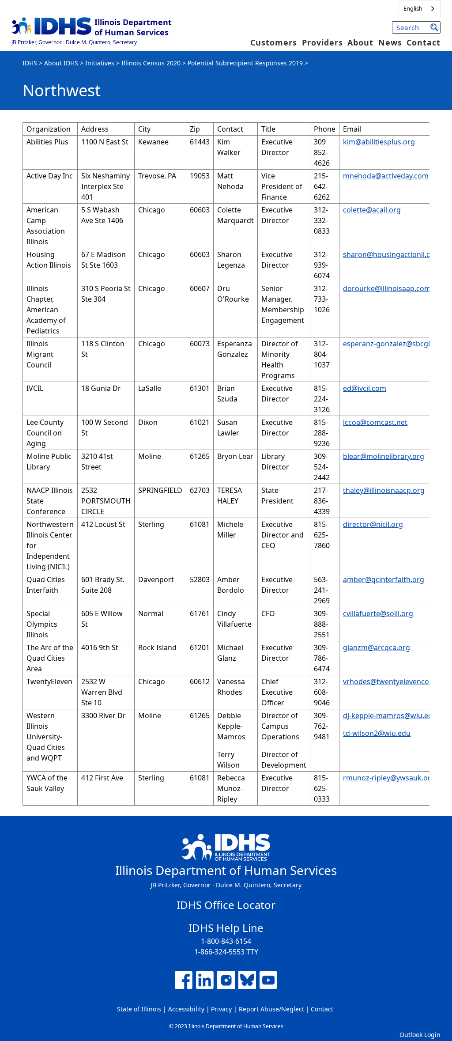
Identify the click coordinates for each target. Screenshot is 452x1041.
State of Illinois (139, 1009)
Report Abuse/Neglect (271, 1009)
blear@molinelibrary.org (383, 456)
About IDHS (61, 63)
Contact (424, 42)
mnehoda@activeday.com (386, 176)
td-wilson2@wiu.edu (377, 733)
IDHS (30, 63)
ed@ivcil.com (364, 388)
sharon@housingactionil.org (390, 254)
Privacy (221, 1009)
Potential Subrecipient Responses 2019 (245, 63)
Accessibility (186, 1009)
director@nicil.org (373, 524)
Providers (322, 42)
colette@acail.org (372, 210)
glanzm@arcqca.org (376, 647)
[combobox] (420, 8)
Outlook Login (420, 1034)
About (360, 42)
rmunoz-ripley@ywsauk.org (389, 778)
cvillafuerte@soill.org (378, 613)
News (390, 42)
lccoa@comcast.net (375, 422)
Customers (273, 42)
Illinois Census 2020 (151, 63)
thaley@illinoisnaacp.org (384, 490)
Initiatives (99, 63)
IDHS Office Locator (226, 904)
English (412, 8)
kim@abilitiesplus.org (379, 142)
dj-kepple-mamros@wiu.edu (390, 715)
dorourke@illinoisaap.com (387, 288)
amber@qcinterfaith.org (383, 579)
